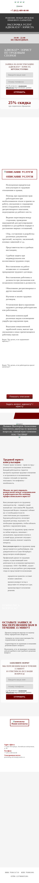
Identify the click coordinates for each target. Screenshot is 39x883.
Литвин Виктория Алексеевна (19, 426)
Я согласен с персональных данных (19, 87)
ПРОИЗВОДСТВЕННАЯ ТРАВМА (17, 154)
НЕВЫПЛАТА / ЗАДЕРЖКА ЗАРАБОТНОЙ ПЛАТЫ (17, 132)
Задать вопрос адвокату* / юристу (19, 405)
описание (24, 396)
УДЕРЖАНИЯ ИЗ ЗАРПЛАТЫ (17, 139)
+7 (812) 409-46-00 (20, 10)
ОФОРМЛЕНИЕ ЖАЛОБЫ (17, 161)
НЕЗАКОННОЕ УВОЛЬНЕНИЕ (17, 125)
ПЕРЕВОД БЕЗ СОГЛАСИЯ (16, 147)
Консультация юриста (11, 546)
